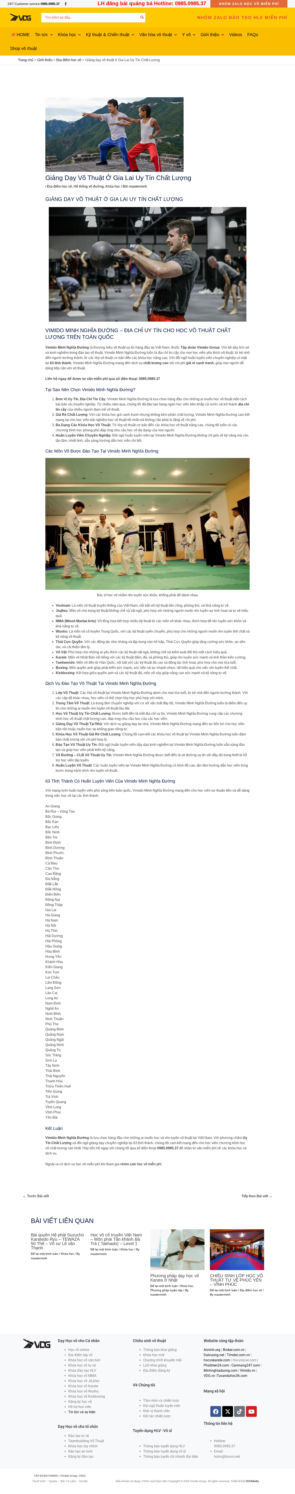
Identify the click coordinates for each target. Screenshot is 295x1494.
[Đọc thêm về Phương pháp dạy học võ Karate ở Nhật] (177, 1249)
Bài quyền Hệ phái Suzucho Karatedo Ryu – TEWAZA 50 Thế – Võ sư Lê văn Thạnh (57, 1241)
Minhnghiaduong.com (220, 1370)
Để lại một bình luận (44, 1253)
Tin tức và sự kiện (81, 1412)
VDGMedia (252, 1481)
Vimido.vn (247, 1370)
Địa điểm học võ (59, 186)
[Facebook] (65, 4)
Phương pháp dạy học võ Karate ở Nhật (174, 1277)
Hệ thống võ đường (89, 186)
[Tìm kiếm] (142, 17)
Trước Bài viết (36, 1196)
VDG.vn (209, 1376)
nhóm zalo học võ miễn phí (140, 1164)
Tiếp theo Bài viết (256, 1196)
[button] (248, 4)
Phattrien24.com (216, 1365)
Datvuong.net (214, 1355)
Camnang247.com (246, 1365)
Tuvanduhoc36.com (232, 1376)
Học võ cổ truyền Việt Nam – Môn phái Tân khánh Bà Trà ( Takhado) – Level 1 (116, 1239)
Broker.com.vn (233, 1350)
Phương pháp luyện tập (166, 1290)
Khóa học (112, 186)
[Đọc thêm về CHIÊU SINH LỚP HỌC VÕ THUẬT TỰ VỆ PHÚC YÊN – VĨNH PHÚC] (237, 1249)
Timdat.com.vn (238, 1355)
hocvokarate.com (217, 1360)
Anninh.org (212, 1350)
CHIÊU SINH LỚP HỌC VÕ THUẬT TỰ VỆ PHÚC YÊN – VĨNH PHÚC (236, 1280)
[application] (50, 34)
